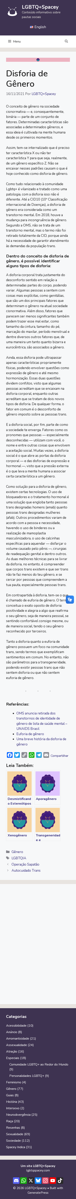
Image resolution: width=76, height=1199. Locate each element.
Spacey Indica (15, 1147)
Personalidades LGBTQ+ (26, 1076)
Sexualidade (14, 1134)
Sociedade (13, 1140)
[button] (66, 41)
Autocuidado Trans (26, 870)
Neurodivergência (18, 1115)
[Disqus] (38, 945)
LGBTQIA (19, 858)
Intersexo (12, 1108)
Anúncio (11, 1032)
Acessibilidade (16, 1025)
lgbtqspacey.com (38, 1170)
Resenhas (13, 1127)
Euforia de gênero (30, 734)
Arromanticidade (17, 1038)
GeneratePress (38, 1193)
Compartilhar (59, 756)
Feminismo (13, 1082)
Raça (9, 1121)
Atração (11, 1051)
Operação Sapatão (25, 864)
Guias (10, 1095)
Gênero (17, 852)
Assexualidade (16, 1045)
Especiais (12, 1058)
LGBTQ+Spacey (40, 7)
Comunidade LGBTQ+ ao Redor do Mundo (38, 1064)
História (11, 1102)
